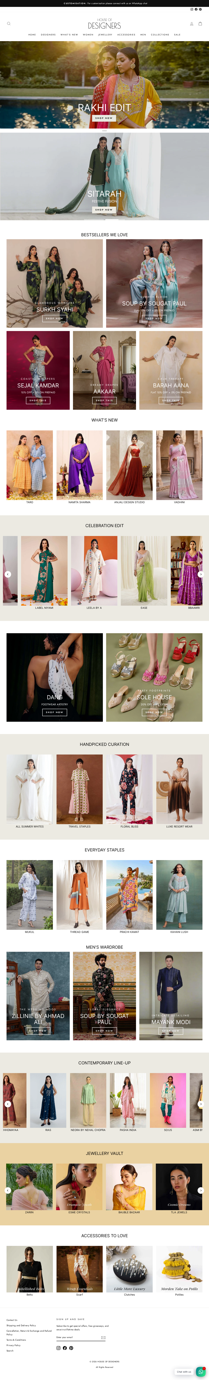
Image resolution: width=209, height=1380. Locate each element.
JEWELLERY (105, 34)
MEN (143, 34)
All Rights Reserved (104, 1367)
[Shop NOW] (38, 996)
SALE (177, 34)
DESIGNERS (48, 34)
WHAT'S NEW (69, 34)
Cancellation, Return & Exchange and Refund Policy (29, 1332)
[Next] (201, 574)
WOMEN (88, 34)
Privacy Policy (14, 1345)
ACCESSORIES (126, 34)
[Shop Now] (55, 677)
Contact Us (12, 1320)
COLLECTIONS (160, 34)
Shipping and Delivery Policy (21, 1325)
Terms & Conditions (16, 1339)
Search (10, 1350)
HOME (32, 34)
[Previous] (8, 574)
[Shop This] (38, 370)
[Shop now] (55, 283)
